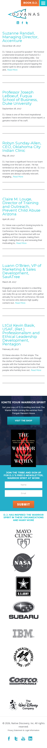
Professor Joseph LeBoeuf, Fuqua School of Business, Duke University (20, 98)
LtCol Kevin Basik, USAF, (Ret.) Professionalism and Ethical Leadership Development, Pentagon (21, 334)
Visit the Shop (23, 420)
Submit (23, 504)
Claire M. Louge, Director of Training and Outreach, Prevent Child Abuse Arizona (21, 206)
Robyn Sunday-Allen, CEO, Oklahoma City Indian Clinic (21, 147)
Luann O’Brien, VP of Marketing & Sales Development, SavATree (21, 271)
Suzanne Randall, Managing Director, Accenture (20, 37)
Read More (12, 70)
